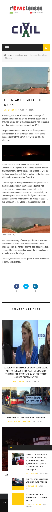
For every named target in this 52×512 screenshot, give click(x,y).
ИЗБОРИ (34, 473)
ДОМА (5, 503)
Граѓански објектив (33, 504)
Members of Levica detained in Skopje (26, 417)
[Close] (11, 447)
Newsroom (12, 421)
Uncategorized (11, 110)
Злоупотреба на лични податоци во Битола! (36, 497)
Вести (28, 473)
